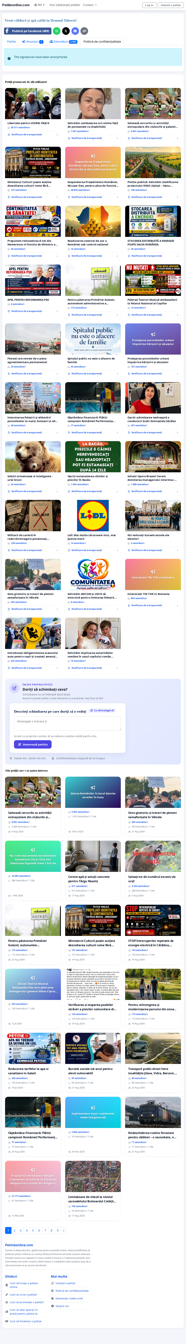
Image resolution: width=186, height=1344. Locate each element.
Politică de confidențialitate (102, 42)
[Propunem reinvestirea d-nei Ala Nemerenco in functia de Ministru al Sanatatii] (33, 233)
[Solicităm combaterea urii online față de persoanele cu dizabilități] (93, 115)
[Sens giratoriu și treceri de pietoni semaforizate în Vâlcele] (33, 586)
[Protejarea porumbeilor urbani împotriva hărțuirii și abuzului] (153, 350)
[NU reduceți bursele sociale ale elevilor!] (153, 527)
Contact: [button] (88, 5)
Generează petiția (35, 744)
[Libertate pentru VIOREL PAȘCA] (33, 113)
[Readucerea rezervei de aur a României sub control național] (93, 233)
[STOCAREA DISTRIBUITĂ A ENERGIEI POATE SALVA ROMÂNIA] (153, 233)
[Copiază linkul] (84, 31)
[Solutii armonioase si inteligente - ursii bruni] (33, 468)
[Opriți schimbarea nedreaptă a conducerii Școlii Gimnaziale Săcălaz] (153, 409)
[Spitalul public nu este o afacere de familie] (93, 350)
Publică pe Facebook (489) (30, 31)
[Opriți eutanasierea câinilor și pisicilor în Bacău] (93, 468)
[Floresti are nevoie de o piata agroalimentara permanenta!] (33, 350)
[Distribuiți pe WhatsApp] (56, 31)
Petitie (11, 42)
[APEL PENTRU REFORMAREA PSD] (33, 289)
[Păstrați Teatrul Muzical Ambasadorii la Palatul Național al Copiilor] (153, 291)
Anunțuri (34, 42)
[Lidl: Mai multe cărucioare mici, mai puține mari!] (93, 527)
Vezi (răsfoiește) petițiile (64, 5)
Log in (149, 5)
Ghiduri (11, 1276)
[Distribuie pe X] (66, 31)
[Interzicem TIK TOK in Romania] (153, 584)
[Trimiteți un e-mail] (75, 31)
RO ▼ (41, 4)
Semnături (64, 42)
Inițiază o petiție (171, 5)
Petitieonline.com (16, 5)
